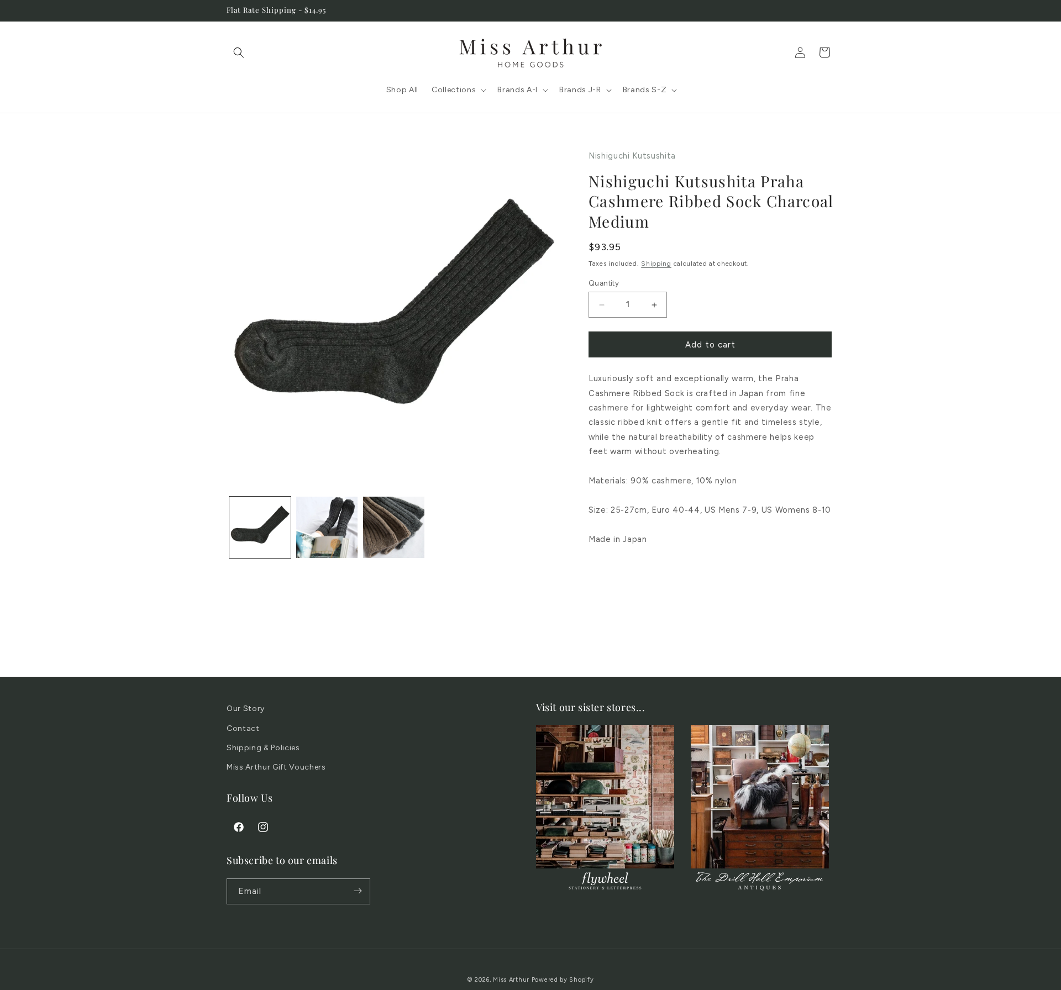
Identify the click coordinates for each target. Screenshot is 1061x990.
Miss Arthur (511, 979)
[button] (239, 52)
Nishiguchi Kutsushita (632, 156)
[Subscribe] (357, 891)
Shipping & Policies (263, 747)
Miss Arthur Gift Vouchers (276, 766)
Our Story (246, 708)
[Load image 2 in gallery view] (327, 527)
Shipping (656, 263)
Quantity (604, 283)
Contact (243, 728)
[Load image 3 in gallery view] (393, 527)
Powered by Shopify (563, 979)
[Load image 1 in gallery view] (260, 527)
